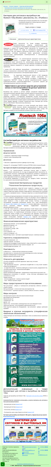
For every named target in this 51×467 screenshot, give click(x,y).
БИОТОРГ (7, 2)
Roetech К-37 (16, 204)
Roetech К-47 (24, 204)
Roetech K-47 (19, 404)
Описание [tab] (12, 39)
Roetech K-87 (30, 412)
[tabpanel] (25, 243)
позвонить (34, 33)
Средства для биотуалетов (26, 6)
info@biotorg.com (42, 455)
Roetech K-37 (19, 407)
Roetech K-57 (18, 409)
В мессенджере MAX (40, 30)
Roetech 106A (9, 204)
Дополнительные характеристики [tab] (29, 39)
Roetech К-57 (27, 216)
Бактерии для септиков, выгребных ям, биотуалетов (18, 8)
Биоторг (6, 6)
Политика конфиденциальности (25, 464)
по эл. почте (25, 30)
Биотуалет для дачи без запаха (34, 396)
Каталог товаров (13, 6)
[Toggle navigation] (47, 2)
